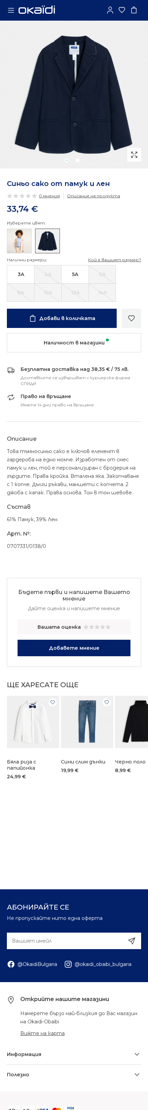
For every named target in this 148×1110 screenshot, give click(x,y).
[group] (74, 94)
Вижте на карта (42, 1033)
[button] (67, 160)
